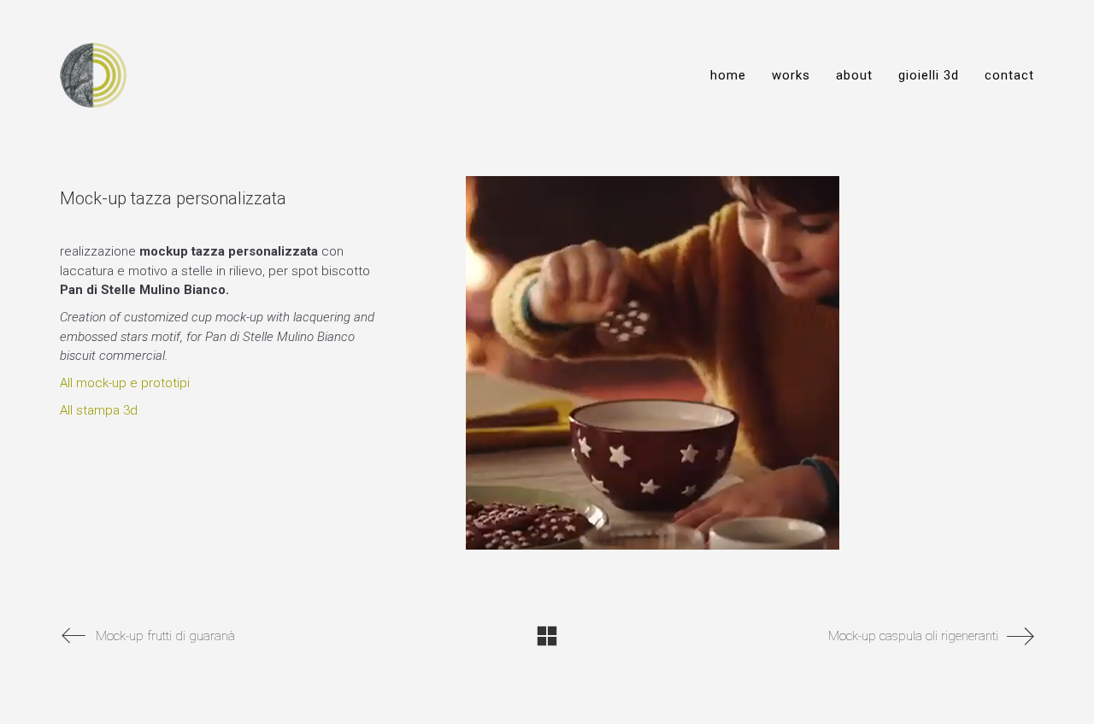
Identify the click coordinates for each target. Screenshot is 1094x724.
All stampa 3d (99, 410)
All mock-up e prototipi (125, 383)
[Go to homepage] (93, 75)
